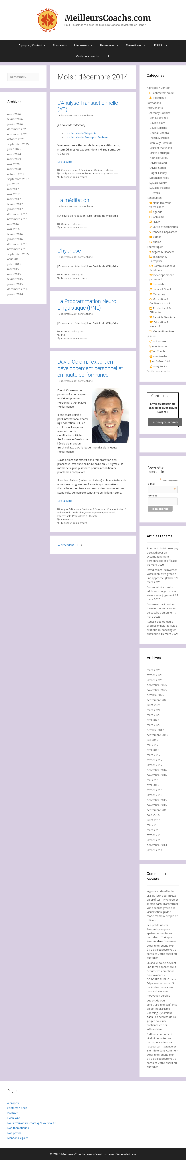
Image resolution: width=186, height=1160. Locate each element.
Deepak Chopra (159, 133)
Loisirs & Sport (161, 289)
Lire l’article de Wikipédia (81, 133)
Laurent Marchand (160, 147)
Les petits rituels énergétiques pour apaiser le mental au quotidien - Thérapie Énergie (159, 933)
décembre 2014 (17, 289)
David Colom (77, 512)
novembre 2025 (17, 134)
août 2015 (13, 259)
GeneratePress (126, 1154)
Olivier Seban (157, 167)
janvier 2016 (15, 239)
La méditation (73, 200)
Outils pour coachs (87, 56)
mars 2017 (14, 199)
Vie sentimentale (163, 331)
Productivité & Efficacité (85, 516)
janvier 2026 (15, 124)
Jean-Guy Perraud (160, 143)
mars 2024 (14, 154)
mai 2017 (13, 189)
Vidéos (156, 237)
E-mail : (162, 483)
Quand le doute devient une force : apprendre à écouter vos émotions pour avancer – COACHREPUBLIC (161, 971)
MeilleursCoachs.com (107, 18)
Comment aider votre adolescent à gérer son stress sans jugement (161, 591)
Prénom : (153, 495)
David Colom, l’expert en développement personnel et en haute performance (90, 368)
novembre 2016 (17, 219)
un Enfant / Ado (161, 361)
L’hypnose (69, 250)
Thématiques (133, 45)
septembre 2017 (18, 179)
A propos (13, 1103)
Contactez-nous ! (163, 93)
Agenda (157, 212)
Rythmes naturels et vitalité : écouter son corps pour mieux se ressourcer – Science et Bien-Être (161, 1042)
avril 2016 (13, 229)
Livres (156, 222)
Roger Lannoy (158, 173)
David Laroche (158, 127)
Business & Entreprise (94, 509)
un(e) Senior (159, 366)
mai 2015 (13, 269)
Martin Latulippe (159, 153)
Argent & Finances (71, 509)
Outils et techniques (105, 170)
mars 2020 (14, 169)
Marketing (158, 294)
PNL (63, 335)
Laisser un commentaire (74, 177)
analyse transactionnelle (74, 173)
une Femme (159, 346)
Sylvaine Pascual (159, 187)
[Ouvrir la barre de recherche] (107, 56)
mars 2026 (14, 114)
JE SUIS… (158, 45)
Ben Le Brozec (158, 117)
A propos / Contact (30, 45)
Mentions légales (18, 1138)
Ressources (107, 45)
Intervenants (81, 45)
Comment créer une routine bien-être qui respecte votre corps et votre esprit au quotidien (162, 949)
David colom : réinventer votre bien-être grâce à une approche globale (162, 574)
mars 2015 (14, 274)
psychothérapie (109, 173)
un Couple (159, 351)
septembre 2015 (18, 254)
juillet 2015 (14, 264)
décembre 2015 (17, 244)
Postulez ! (159, 97)
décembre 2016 (17, 214)
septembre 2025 (18, 144)
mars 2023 (14, 159)
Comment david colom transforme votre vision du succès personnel (161, 608)
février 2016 (15, 234)
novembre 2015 (17, 249)
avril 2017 (13, 194)
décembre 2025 (17, 129)
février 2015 (15, 279)
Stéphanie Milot (159, 177)
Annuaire (158, 217)
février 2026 (15, 119)
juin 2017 (13, 184)
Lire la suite (64, 161)
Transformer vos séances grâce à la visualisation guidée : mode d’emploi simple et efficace (162, 912)
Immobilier (159, 284)
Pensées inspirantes (164, 232)
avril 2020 (13, 164)
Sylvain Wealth (158, 183)
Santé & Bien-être (163, 317)
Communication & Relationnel (77, 170)
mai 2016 (13, 224)
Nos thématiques (18, 1128)
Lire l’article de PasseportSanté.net (88, 137)
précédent (65, 545)
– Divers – (155, 193)
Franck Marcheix (159, 137)
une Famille (159, 356)
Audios (156, 242)
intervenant (67, 519)
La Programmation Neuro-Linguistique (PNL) (87, 304)
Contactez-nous (17, 1108)
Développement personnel (100, 512)
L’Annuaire (13, 1118)
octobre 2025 (16, 139)
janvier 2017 (15, 209)
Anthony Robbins (160, 113)
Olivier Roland (158, 163)
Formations (60, 45)
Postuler (12, 1113)
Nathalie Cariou (158, 157)
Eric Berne (94, 173)
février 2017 (15, 204)
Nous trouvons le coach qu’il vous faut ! (31, 1123)
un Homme (159, 341)
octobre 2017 (16, 174)
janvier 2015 (15, 284)
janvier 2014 (15, 294)
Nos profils (14, 1133)
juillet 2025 (14, 149)
